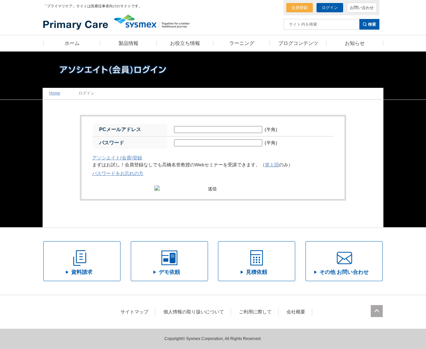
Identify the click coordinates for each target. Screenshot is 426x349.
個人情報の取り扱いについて (193, 311)
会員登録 (300, 7)
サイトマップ (134, 311)
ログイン (330, 7)
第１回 (272, 164)
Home (54, 93)
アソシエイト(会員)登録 (117, 157)
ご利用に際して (255, 311)
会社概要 (296, 311)
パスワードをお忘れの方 (117, 173)
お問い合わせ (362, 7)
